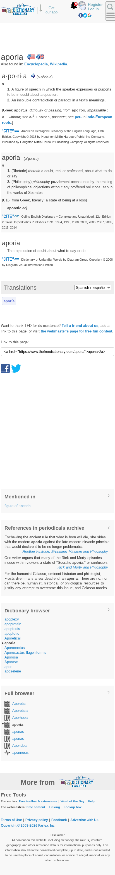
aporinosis (20, 752)
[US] (31, 57)
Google (89, 15)
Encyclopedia (36, 64)
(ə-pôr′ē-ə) (44, 77)
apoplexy (11, 619)
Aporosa (11, 657)
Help (91, 801)
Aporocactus (14, 648)
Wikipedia (58, 64)
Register (95, 4)
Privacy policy (36, 820)
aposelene (12, 671)
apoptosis (12, 629)
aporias (18, 731)
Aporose (11, 662)
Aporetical (12, 638)
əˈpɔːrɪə (31, 158)
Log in (93, 9)
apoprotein (12, 624)
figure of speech (17, 506)
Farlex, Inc (46, 826)
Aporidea (19, 745)
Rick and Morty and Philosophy (83, 567)
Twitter (85, 15)
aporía (9, 301)
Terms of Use (11, 820)
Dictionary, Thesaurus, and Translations (76, 781)
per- (78, 117)
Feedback (59, 820)
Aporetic (19, 704)
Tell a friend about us (80, 326)
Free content (36, 807)
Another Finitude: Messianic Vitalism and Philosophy (65, 551)
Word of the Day (72, 801)
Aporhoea (20, 717)
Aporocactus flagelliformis (25, 652)
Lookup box (73, 807)
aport (8, 667)
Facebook (80, 15)
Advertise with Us (84, 820)
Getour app (51, 10)
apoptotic (11, 633)
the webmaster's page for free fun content (76, 331)
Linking (54, 807)
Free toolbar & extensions (38, 801)
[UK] (40, 57)
